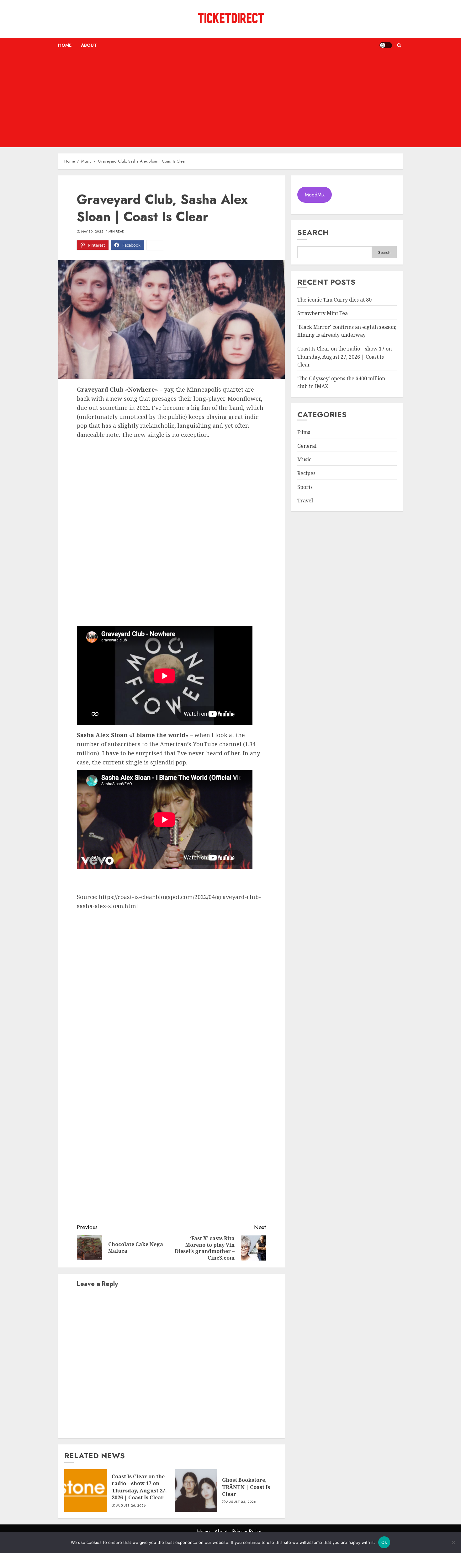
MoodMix (315, 194)
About (89, 45)
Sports (305, 487)
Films (303, 432)
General (306, 445)
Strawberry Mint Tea (322, 313)
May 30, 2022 (92, 231)
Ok (384, 1542)
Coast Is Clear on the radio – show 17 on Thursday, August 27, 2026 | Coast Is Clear (139, 1487)
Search (313, 232)
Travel (305, 500)
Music (304, 459)
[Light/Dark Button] (385, 45)
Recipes (306, 473)
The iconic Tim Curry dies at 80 (334, 299)
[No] (453, 1542)
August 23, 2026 (241, 1502)
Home (65, 45)
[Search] (399, 45)
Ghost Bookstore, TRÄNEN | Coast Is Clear (246, 1486)
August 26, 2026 (131, 1505)
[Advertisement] (230, 100)
